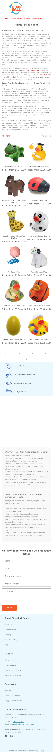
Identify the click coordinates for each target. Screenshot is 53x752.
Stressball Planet (21, 751)
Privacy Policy (10, 665)
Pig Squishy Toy (14, 272)
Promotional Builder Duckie (39, 340)
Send (9, 607)
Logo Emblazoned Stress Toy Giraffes (14, 237)
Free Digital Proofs (12, 640)
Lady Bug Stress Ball (39, 200)
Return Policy (10, 660)
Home (6, 18)
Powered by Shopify (36, 751)
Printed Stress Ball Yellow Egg (14, 340)
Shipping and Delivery (13, 701)
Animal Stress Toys (33, 18)
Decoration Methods (12, 696)
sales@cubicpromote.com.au (23, 724)
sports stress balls (33, 70)
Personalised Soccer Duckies (39, 236)
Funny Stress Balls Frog (14, 166)
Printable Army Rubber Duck (14, 306)
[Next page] (26, 359)
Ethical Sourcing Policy (14, 670)
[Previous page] (6, 353)
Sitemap (8, 635)
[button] (5, 8)
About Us (8, 624)
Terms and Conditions (13, 675)
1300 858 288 (18, 721)
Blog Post (8, 690)
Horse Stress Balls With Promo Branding (14, 201)
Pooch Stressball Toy (39, 272)
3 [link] (25, 354)
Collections (16, 18)
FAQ (6, 645)
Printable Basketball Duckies (39, 306)
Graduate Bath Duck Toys (39, 166)
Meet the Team (10, 630)
